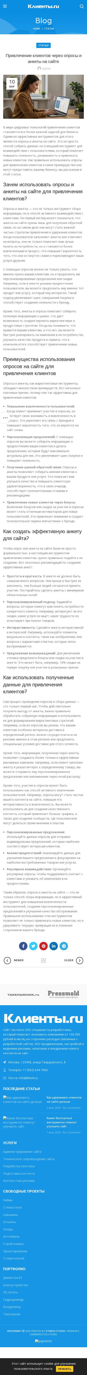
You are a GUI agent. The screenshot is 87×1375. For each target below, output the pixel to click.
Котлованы (11, 1236)
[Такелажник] (23, 994)
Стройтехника (13, 1244)
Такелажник (11, 1314)
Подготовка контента (19, 1173)
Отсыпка (9, 1222)
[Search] (82, 6)
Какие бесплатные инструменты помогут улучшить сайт (62, 1122)
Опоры (8, 1229)
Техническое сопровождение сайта (28, 1159)
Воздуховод (11, 1307)
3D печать (10, 1292)
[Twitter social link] (33, 946)
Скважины (10, 1215)
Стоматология (13, 1258)
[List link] (43, 1070)
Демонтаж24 (12, 1278)
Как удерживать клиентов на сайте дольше (64, 1099)
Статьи (49, 28)
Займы (7, 1200)
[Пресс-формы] (64, 994)
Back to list (43, 960)
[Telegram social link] (64, 946)
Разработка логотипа (19, 1166)
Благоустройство (15, 1285)
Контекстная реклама (19, 1181)
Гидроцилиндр (13, 1300)
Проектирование (15, 1251)
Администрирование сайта (22, 1152)
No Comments (72, 1108)
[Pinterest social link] (43, 946)
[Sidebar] (5, 418)
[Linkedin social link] (53, 946)
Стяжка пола (12, 1207)
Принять (64, 1369)
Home (36, 28)
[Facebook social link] (23, 946)
